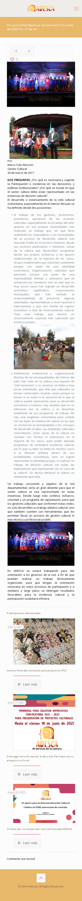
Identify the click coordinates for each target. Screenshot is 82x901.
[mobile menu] (76, 8)
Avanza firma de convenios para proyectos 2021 (37, 670)
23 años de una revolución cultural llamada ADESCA (39, 829)
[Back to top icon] (41, 878)
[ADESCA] (41, 8)
